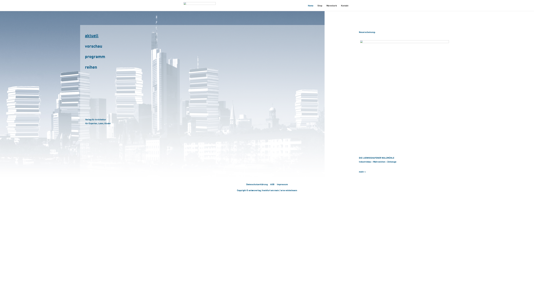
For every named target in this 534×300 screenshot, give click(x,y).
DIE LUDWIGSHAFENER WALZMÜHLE (376, 158)
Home (310, 5)
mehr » (362, 171)
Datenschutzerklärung (257, 184)
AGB (272, 184)
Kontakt (344, 5)
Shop (319, 5)
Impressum (282, 184)
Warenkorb (331, 5)
